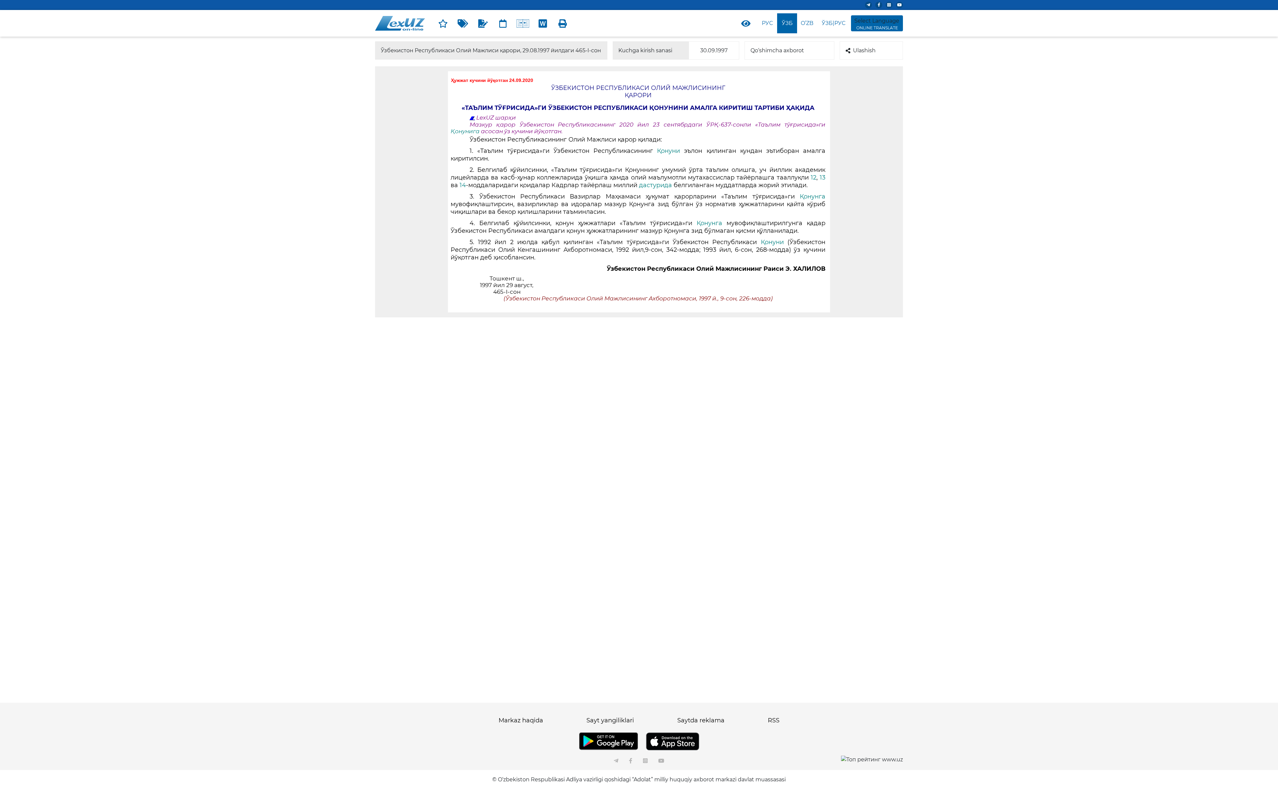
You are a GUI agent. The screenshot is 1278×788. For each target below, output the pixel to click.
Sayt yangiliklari (610, 720)
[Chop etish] (563, 23)
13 (822, 177)
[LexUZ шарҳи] (483, 23)
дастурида (655, 185)
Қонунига (466, 131)
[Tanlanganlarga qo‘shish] (443, 23)
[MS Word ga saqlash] (543, 23)
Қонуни (668, 151)
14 (463, 185)
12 (813, 177)
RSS (773, 720)
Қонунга (812, 196)
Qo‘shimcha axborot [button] (777, 50)
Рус (767, 23)
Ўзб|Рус (833, 23)
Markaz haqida (521, 720)
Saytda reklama (701, 720)
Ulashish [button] (864, 50)
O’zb (807, 23)
